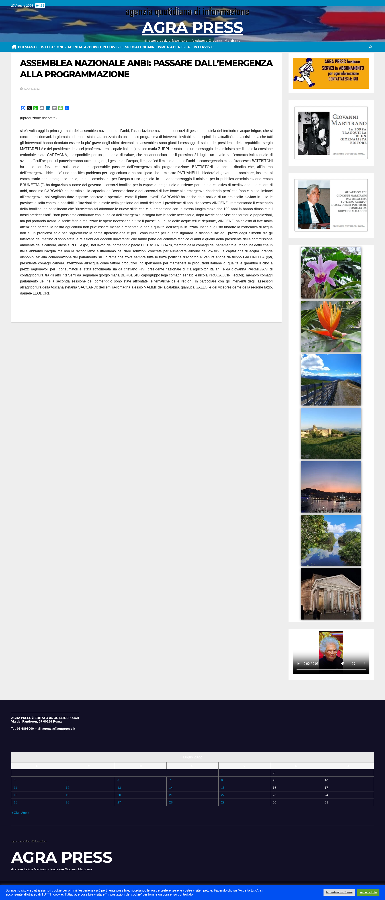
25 (15, 802)
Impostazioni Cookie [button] (339, 892)
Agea (175, 47)
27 (119, 802)
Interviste (204, 47)
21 (171, 795)
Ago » (25, 812)
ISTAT (186, 47)
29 (223, 802)
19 (67, 795)
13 (119, 787)
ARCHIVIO (92, 47)
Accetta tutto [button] (368, 892)
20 (119, 795)
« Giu (15, 812)
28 (171, 802)
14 (171, 787)
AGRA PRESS (192, 27)
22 (223, 795)
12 (67, 787)
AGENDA (75, 47)
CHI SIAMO (28, 47)
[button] (370, 47)
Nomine (149, 47)
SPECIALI (133, 47)
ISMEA (163, 47)
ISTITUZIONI (52, 47)
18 (15, 795)
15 (223, 787)
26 (67, 802)
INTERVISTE (113, 47)
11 (15, 787)
